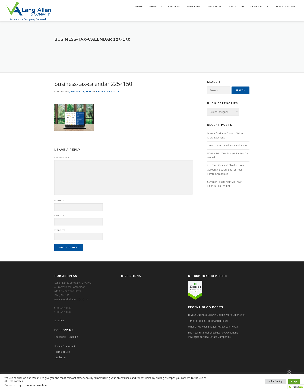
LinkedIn (73, 336)
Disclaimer (60, 357)
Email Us (59, 320)
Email (59, 215)
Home (139, 6)
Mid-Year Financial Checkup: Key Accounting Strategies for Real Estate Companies (225, 169)
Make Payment (286, 6)
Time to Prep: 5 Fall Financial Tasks (227, 145)
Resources (214, 6)
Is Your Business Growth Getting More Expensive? (216, 314)
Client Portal (260, 6)
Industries (193, 6)
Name (59, 200)
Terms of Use (62, 351)
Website (59, 230)
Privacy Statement (64, 346)
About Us (155, 6)
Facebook (60, 336)
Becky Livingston (107, 91)
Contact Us (236, 6)
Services (174, 6)
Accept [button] (293, 381)
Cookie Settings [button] (275, 381)
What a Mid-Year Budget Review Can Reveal (213, 326)
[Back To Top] (289, 372)
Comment (62, 157)
